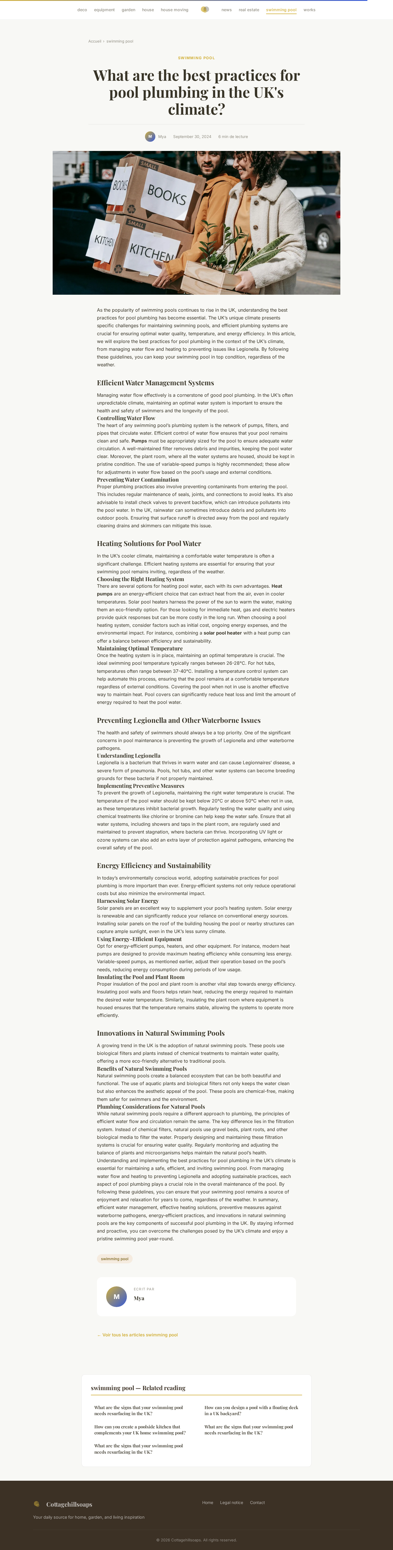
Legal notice (231, 1502)
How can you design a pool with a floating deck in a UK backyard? (251, 1410)
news (227, 9)
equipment (104, 9)
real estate (249, 9)
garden (128, 9)
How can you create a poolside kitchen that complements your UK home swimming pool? (140, 1430)
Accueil (94, 41)
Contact (257, 1502)
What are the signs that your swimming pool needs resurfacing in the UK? (138, 1410)
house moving (174, 9)
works (310, 9)
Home (207, 1502)
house (148, 9)
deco (82, 9)
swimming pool (281, 9)
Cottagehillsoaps (69, 1504)
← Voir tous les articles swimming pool (137, 1335)
